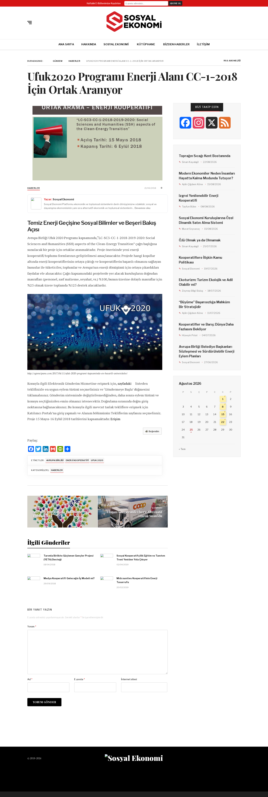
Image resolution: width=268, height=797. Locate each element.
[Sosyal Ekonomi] (134, 21)
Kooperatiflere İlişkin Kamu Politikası (200, 260)
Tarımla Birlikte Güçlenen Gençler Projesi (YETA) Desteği (69, 557)
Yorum (31, 626)
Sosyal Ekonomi (116, 44)
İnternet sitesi (129, 679)
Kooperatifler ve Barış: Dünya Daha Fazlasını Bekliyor (206, 326)
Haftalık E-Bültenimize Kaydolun (104, 3)
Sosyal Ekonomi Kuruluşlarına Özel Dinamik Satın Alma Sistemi (206, 220)
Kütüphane (146, 44)
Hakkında (88, 44)
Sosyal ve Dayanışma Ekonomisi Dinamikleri (57, 514)
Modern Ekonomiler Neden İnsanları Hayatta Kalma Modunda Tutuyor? (207, 175)
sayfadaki (124, 383)
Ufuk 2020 (97, 460)
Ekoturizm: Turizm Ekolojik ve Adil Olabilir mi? (206, 282)
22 (223, 422)
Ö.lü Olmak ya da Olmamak (200, 240)
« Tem (182, 449)
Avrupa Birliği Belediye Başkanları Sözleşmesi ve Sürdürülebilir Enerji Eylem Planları (206, 351)
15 (222, 414)
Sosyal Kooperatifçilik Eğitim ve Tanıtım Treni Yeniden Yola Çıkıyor (140, 557)
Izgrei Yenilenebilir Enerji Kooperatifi (198, 198)
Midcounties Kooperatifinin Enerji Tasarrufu (136, 580)
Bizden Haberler (176, 44)
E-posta (79, 679)
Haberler (33, 188)
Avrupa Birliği (55, 460)
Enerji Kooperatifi (77, 460)
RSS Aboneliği (232, 61)
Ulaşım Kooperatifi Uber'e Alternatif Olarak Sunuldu (134, 514)
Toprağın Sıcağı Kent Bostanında (204, 156)
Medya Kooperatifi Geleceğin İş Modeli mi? (69, 578)
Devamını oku (142, 208)
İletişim (203, 44)
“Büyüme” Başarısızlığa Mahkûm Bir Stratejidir (204, 304)
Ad (29, 679)
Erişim (115, 419)
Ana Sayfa (66, 44)
